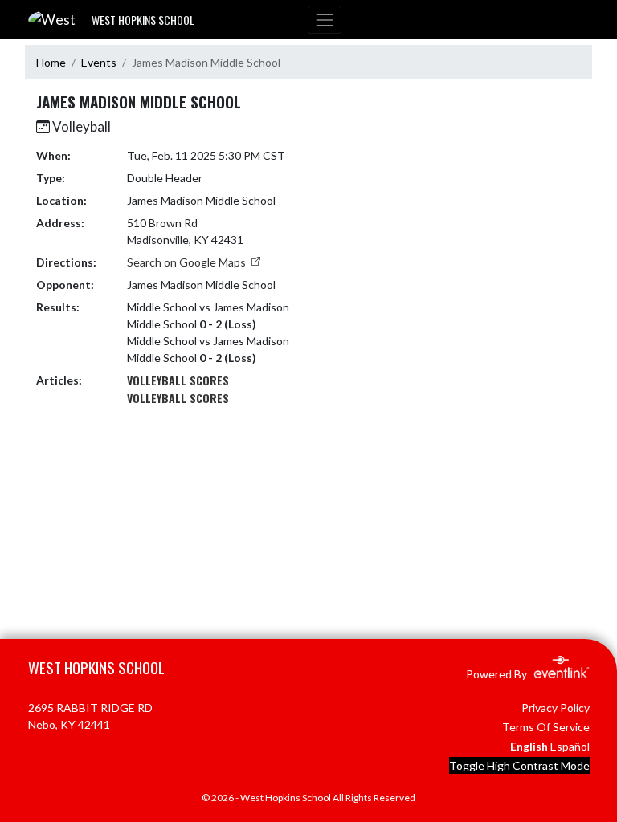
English (529, 746)
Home (51, 62)
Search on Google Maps (187, 262)
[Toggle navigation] (324, 20)
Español (570, 746)
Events (98, 62)
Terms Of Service (546, 727)
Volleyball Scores (178, 380)
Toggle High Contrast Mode (519, 765)
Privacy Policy (555, 707)
